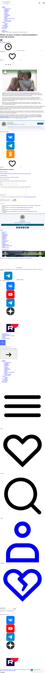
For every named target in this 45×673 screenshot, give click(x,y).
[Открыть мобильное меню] (44, 3)
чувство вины (11, 114)
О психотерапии (5, 240)
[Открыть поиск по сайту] (43, 3)
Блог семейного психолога (6, 2)
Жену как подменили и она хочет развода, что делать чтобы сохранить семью (25, 205)
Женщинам (4, 235)
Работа (3, 242)
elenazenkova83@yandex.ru (14, 349)
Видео (3, 232)
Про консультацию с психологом (8, 335)
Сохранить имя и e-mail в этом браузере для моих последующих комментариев (16, 186)
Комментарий (3, 194)
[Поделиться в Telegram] (10, 149)
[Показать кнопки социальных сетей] (39, 3)
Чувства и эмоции (5, 247)
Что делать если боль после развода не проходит (20, 209)
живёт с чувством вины (36, 97)
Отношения (4, 241)
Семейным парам (5, 244)
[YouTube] (19, 227)
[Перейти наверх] (8, 354)
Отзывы (3, 336)
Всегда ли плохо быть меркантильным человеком (11, 254)
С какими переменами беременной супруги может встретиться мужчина (15, 252)
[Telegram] (21, 227)
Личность (4, 237)
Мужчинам (4, 238)
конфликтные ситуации (29, 116)
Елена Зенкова (2, 42)
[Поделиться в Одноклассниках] (10, 157)
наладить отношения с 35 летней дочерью (27, 92)
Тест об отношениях (6, 338)
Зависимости (4, 236)
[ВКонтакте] (17, 227)
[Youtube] (10, 298)
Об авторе (41, 123)
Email (1, 184)
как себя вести (34, 103)
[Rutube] (28, 227)
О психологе (4, 333)
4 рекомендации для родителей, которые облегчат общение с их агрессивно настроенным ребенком (21, 256)
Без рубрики (4, 231)
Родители (4, 243)
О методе (4, 337)
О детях (3, 239)
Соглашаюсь (2, 672)
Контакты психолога (6, 334)
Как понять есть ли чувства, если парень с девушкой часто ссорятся (24, 211)
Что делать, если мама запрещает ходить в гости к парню (22, 207)
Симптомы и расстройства (7, 245)
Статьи (3, 246)
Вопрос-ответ (4, 233)
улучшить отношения (19, 117)
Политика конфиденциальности (5, 349)
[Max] (26, 227)
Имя (1, 182)
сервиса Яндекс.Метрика (11, 670)
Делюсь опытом (5, 234)
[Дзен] (24, 227)
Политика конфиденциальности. (30, 196)
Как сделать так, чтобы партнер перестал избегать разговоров (13, 250)
